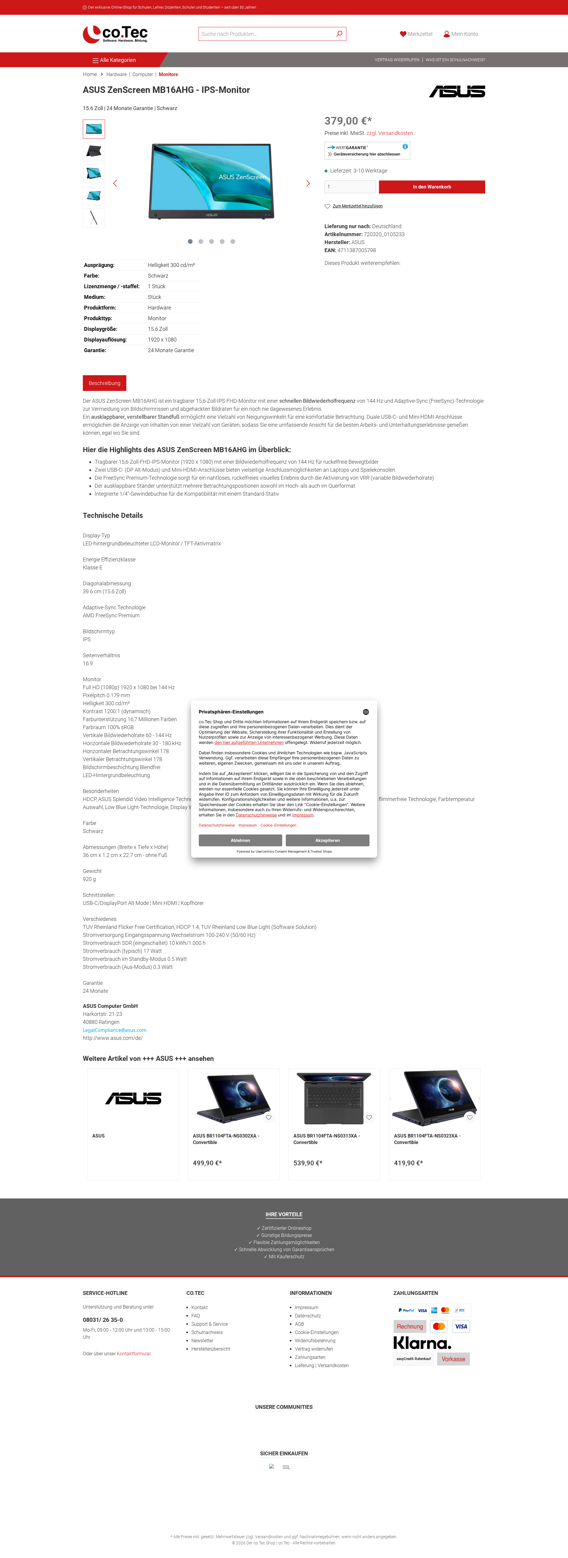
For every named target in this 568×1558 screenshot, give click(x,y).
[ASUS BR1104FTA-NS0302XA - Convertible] (233, 1098)
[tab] (104, 383)
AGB (299, 1324)
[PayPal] (432, 1310)
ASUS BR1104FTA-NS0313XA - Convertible (326, 1139)
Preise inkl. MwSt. (369, 133)
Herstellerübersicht (210, 1349)
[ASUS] (457, 91)
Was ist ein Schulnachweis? (455, 59)
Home (90, 74)
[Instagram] (269, 1424)
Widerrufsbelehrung (315, 1340)
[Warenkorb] (487, 32)
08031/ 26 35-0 (103, 1319)
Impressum (306, 1307)
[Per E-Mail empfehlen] (383, 274)
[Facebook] (255, 1424)
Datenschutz (308, 1316)
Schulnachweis (207, 1332)
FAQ (195, 1316)
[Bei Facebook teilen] (330, 274)
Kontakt (199, 1307)
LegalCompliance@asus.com (114, 1030)
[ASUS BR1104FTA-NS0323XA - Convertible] (434, 1098)
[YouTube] (298, 1424)
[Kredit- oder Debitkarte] (450, 1326)
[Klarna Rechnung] (422, 1342)
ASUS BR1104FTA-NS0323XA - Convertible (427, 1139)
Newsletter (202, 1340)
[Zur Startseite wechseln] (115, 33)
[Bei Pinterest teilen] (356, 274)
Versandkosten (269, 1536)
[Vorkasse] (453, 1359)
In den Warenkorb (432, 187)
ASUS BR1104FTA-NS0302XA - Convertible (226, 1139)
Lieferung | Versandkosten (322, 1365)
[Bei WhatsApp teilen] (370, 274)
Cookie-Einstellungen (317, 1332)
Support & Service (209, 1324)
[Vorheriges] (115, 183)
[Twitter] (284, 1424)
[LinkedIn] (313, 1424)
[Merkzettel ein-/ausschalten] (269, 1117)
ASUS (98, 1136)
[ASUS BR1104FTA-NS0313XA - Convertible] (334, 1098)
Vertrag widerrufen (397, 59)
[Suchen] (339, 34)
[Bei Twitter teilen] (343, 274)
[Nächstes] (308, 183)
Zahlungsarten (310, 1357)
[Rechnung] (410, 1326)
